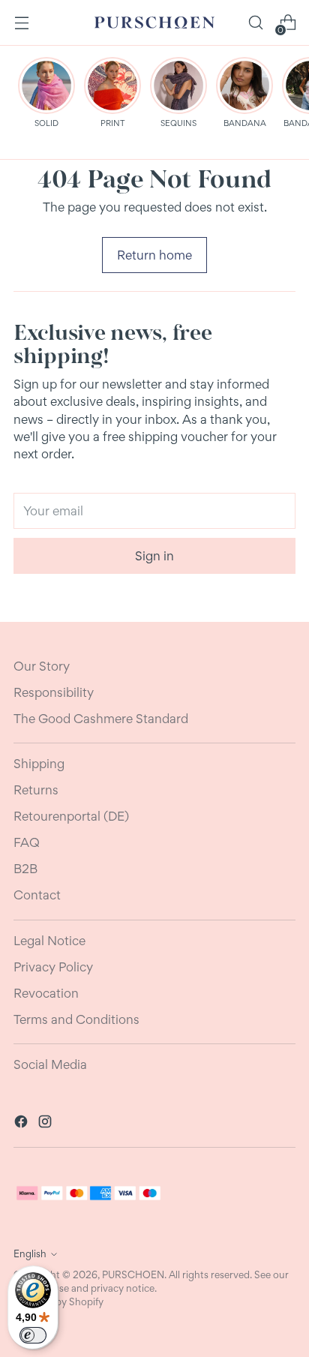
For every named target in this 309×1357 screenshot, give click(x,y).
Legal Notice (50, 940)
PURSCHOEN (133, 1274)
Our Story (42, 666)
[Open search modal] (255, 23)
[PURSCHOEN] (154, 23)
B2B (26, 868)
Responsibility (54, 692)
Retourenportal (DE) (71, 816)
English (30, 1253)
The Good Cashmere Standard (101, 718)
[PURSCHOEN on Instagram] (47, 1123)
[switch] (33, 1335)
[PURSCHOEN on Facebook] (23, 1123)
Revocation (46, 993)
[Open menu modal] (21, 23)
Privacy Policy (53, 966)
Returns (36, 789)
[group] (46, 92)
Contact (37, 894)
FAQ (27, 842)
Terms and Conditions (77, 1019)
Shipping (39, 763)
